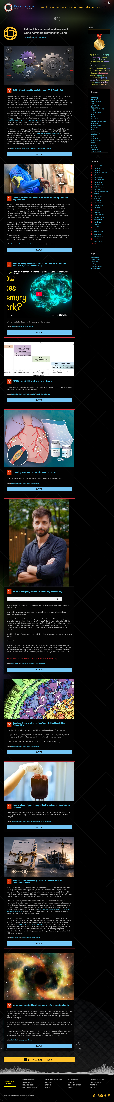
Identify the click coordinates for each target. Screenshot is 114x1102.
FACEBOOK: (25, 1080)
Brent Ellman (98, 227)
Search (108, 31)
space (92, 82)
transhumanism (96, 85)
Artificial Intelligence (96, 57)
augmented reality (96, 125)
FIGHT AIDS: (25, 1085)
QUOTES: (92, 1088)
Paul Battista (98, 182)
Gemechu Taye (98, 184)
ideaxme (91, 71)
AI (95, 55)
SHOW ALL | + (93, 244)
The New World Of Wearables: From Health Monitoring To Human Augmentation (40, 198)
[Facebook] (94, 1095)
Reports (64, 7)
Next (48, 1059)
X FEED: (24, 1082)
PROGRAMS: (93, 1085)
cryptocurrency (101, 64)
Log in (28, 37)
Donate (75, 7)
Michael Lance (98, 232)
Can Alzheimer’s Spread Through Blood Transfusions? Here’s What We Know (41, 806)
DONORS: (70, 1082)
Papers (70, 7)
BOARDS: (92, 1082)
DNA (92, 103)
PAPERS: (47, 1088)
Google (91, 68)
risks (104, 80)
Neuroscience (108, 76)
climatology (94, 149)
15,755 (40, 1059)
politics (93, 78)
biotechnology (95, 62)
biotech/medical (23, 244)
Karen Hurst (97, 189)
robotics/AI (39, 148)
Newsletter (87, 7)
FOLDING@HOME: (72, 1085)
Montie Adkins (98, 236)
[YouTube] (105, 1095)
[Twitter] (98, 1095)
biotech (104, 59)
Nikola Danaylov (15, 664)
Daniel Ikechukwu (15, 148)
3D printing (94, 98)
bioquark (96, 59)
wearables (43, 244)
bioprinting (94, 138)
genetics (33, 821)
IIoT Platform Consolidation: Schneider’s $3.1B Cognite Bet (38, 90)
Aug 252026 (9, 90)
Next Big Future (96, 264)
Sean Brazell (97, 222)
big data (93, 131)
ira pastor (94, 73)
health (95, 68)
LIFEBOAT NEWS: (49, 1080)
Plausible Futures (96, 266)
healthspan (102, 68)
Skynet (93, 110)
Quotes (94, 7)
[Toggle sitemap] (105, 2)
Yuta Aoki (13, 327)
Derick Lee (97, 210)
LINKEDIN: (70, 1080)
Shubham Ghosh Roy (16, 394)
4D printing (94, 99)
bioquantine (104, 57)
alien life (93, 116)
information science (25, 664)
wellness (104, 84)
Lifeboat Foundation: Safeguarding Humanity (19, 7)
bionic (93, 136)
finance (27, 148)
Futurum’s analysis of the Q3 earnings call (30, 924)
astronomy (94, 123)
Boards (52, 7)
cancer (96, 64)
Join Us (81, 7)
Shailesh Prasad (99, 180)
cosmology (21, 1040)
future (103, 66)
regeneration (94, 80)
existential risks (93, 66)
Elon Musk (94, 107)
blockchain (106, 62)
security (39, 394)
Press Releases (106, 7)
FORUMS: (70, 1088)
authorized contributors (39, 37)
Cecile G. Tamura (99, 205)
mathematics (33, 148)
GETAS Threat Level (10, 1083)
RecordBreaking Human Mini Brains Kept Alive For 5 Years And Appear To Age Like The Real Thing (39, 264)
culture (105, 64)
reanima (97, 78)
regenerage (103, 78)
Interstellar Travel (106, 71)
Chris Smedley (98, 241)
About (42, 7)
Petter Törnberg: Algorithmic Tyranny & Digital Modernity (37, 591)
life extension (31, 244)
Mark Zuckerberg (96, 112)
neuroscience (37, 244)
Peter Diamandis (96, 101)
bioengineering (95, 133)
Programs (57, 7)
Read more (39, 154)
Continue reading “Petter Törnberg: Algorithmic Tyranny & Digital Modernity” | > (32, 659)
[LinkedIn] (101, 1095)
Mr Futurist (94, 261)
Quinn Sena (97, 175)
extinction (99, 66)
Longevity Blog (95, 259)
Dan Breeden (98, 177)
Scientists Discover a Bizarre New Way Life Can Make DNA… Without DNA (39, 724)
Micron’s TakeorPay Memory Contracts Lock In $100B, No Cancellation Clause (37, 882)
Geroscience (95, 257)
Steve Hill (96, 224)
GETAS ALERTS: (93, 1080)
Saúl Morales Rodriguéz (98, 169)
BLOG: (46, 1082)
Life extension (103, 73)
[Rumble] (109, 1095)
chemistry (94, 147)
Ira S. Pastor (97, 239)
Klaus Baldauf (98, 203)
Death (108, 64)
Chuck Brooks (14, 244)
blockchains (95, 144)
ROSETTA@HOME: (26, 1088)
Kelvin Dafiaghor (99, 187)
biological (94, 135)
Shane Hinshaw (98, 215)
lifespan (92, 76)
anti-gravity (94, 118)
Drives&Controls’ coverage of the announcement (24, 120)
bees (92, 129)
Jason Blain (97, 234)
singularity (107, 80)
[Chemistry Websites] (99, 42)
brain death (92, 64)
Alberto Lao (97, 212)
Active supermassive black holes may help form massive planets (41, 1005)
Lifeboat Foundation (15, 1096)
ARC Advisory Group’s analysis (48, 133)
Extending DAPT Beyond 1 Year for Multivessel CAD (34, 472)
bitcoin (101, 62)
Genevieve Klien (98, 166)
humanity (108, 68)
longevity (99, 75)
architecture (94, 120)
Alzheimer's (98, 55)
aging (92, 55)
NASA (104, 76)
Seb (95, 229)
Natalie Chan (14, 1040)
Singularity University (97, 109)
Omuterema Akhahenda (97, 199)
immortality (98, 71)
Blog (47, 7)
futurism (107, 66)
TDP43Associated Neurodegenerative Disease (32, 381)
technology (104, 82)
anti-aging (105, 55)
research (101, 80)
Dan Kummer (98, 196)
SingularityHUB (95, 268)
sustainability (97, 82)
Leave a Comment (47, 148)
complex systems (96, 151)
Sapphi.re (32, 1096)
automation (94, 127)
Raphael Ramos (99, 217)
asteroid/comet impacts (98, 122)
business (23, 148)
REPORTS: (47, 1085)
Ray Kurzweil (95, 105)
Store (98, 7)
